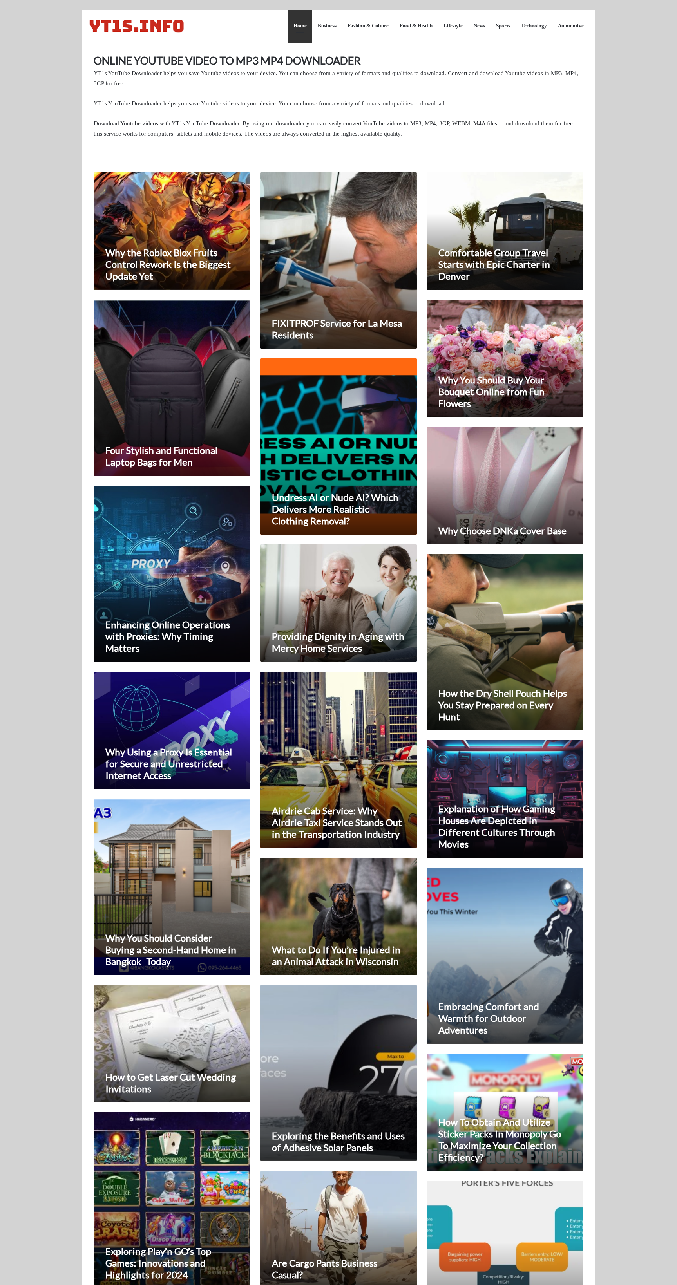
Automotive (571, 26)
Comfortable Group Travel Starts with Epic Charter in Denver (494, 264)
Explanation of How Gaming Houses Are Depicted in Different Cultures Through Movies (496, 826)
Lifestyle (453, 26)
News (479, 26)
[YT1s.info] (137, 26)
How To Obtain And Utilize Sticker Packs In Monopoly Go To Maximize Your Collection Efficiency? (499, 1139)
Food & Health (416, 26)
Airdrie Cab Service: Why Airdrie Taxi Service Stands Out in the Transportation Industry (337, 822)
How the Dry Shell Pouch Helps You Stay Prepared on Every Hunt (502, 704)
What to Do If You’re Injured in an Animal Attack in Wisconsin (336, 955)
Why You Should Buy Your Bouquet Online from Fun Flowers (491, 391)
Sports (503, 26)
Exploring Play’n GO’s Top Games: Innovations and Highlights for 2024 (158, 1262)
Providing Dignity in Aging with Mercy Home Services (338, 642)
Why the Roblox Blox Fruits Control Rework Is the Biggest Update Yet (168, 264)
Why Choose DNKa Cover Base (502, 530)
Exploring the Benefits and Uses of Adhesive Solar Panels (338, 1141)
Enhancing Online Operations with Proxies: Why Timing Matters (167, 636)
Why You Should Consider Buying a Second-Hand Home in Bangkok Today (170, 949)
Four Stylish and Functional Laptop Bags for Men (161, 456)
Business (327, 26)
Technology (534, 26)
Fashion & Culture (368, 26)
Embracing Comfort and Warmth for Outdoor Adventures (488, 1018)
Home (300, 26)
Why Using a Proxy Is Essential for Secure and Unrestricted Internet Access (168, 763)
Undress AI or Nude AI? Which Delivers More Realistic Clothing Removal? (335, 509)
